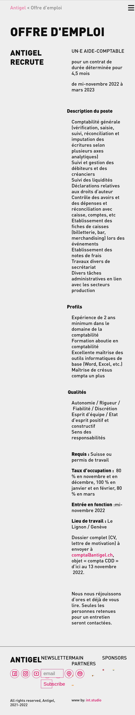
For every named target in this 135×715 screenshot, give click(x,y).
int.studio (93, 700)
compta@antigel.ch (92, 555)
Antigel (18, 7)
